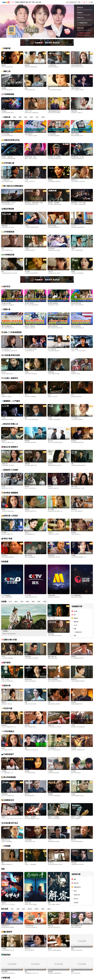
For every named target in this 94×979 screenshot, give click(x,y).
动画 (39, 2)
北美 (36, 2)
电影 (33, 2)
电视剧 (17, 2)
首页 (13, 2)
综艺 (30, 2)
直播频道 (22, 2)
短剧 (26, 2)
